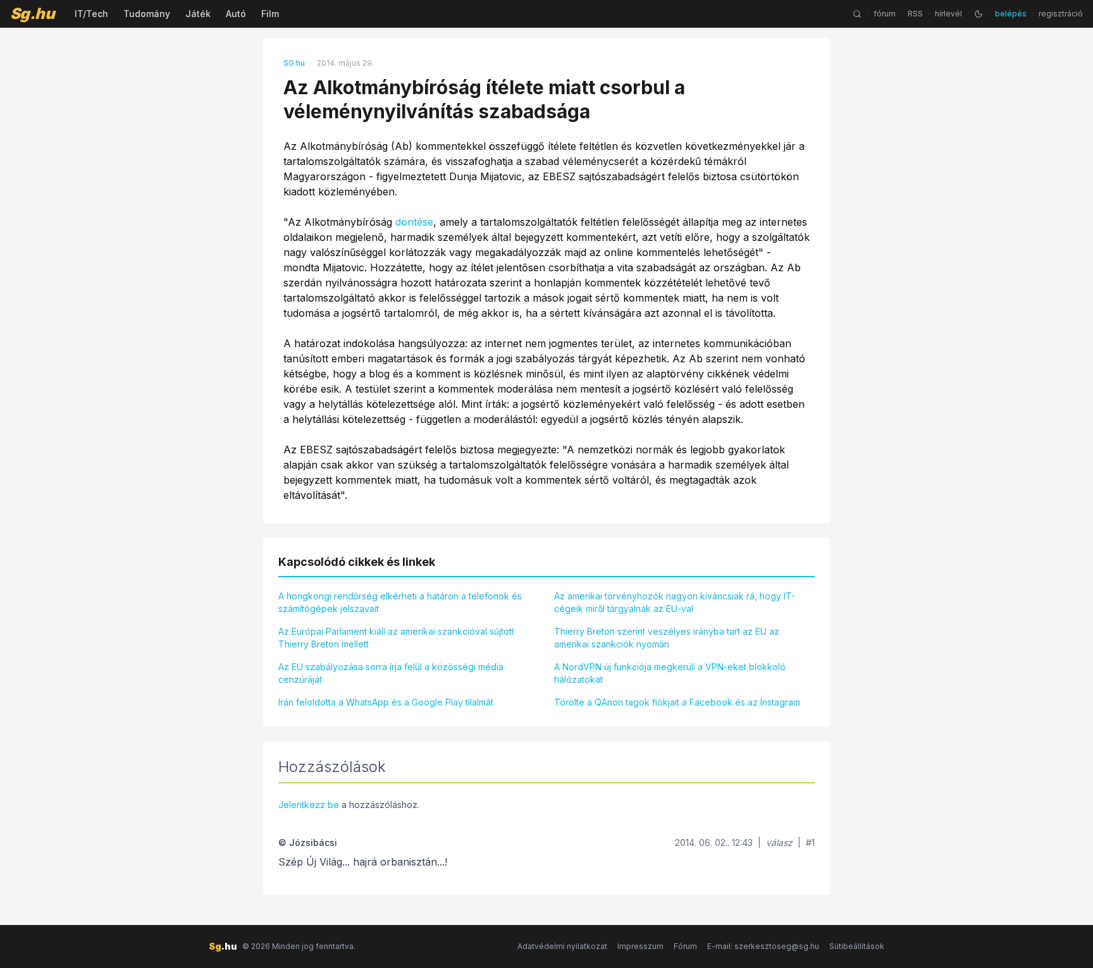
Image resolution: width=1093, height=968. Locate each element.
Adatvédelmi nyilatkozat (562, 946)
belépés (1011, 13)
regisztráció (1061, 13)
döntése (414, 222)
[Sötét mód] (978, 13)
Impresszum (640, 946)
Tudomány (146, 13)
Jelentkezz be (308, 804)
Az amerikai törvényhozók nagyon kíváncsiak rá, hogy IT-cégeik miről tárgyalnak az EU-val (674, 602)
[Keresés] (857, 13)
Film (270, 13)
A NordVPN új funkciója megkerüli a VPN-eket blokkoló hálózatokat (670, 673)
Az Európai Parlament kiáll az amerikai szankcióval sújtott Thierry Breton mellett (396, 637)
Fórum (685, 946)
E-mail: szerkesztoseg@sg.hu (763, 946)
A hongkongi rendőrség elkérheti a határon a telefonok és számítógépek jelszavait (400, 602)
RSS (915, 13)
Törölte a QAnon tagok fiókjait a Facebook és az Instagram (677, 702)
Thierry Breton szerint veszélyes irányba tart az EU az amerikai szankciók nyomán (666, 637)
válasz (779, 842)
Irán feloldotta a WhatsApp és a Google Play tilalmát (385, 702)
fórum (885, 13)
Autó (236, 13)
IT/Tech (91, 13)
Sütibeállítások (856, 946)
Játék (198, 13)
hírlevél (948, 13)
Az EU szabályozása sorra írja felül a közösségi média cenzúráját (390, 673)
